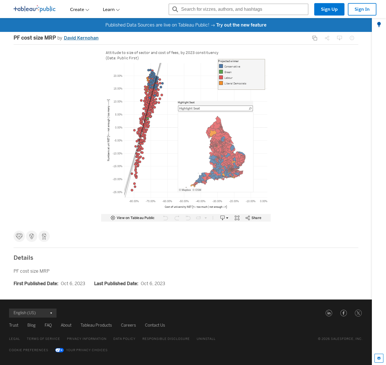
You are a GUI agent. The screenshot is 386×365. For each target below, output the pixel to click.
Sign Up (329, 9)
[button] (328, 313)
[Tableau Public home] (34, 9)
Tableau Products (96, 325)
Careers (128, 325)
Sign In (362, 9)
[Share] (327, 38)
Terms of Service (43, 339)
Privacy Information (87, 339)
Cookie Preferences (28, 350)
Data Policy (124, 339)
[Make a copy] (315, 38)
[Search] (174, 9)
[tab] (378, 24)
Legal (14, 339)
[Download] (339, 38)
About (66, 325)
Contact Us (155, 325)
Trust (13, 325)
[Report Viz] (352, 38)
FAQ (48, 325)
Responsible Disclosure (166, 339)
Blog (31, 325)
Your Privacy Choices (87, 350)
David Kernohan (81, 38)
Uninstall (206, 339)
